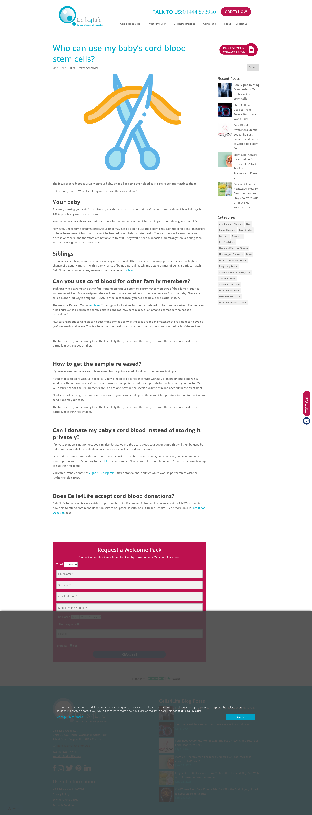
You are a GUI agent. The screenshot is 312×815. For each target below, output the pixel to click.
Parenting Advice (237, 260)
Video (243, 302)
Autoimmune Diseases (231, 224)
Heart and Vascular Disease (233, 248)
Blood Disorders (227, 230)
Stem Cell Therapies (229, 284)
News (249, 254)
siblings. (131, 270)
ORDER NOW (236, 11)
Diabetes (223, 236)
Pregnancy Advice (87, 68)
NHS (105, 461)
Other (222, 260)
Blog (72, 68)
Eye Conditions (227, 242)
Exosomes (237, 236)
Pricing (227, 24)
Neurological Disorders (231, 254)
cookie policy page (189, 710)
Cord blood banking (130, 24)
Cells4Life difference (184, 24)
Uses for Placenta (228, 302)
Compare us (209, 24)
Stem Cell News (227, 278)
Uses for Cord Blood (229, 290)
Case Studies (245, 230)
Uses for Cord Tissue (229, 296)
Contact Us (241, 24)
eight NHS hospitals (101, 473)
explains (94, 305)
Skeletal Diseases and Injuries (234, 272)
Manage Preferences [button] (69, 717)
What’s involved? (157, 24)
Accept (240, 717)
